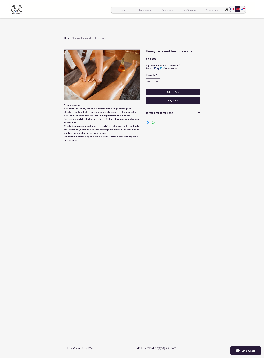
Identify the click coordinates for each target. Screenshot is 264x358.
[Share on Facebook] (148, 122)
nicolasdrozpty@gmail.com (160, 348)
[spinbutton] (152, 81)
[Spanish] (243, 9)
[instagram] (225, 9)
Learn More (171, 68)
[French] (232, 9)
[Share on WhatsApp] (153, 122)
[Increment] (157, 81)
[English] (237, 9)
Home (67, 38)
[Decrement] (148, 81)
